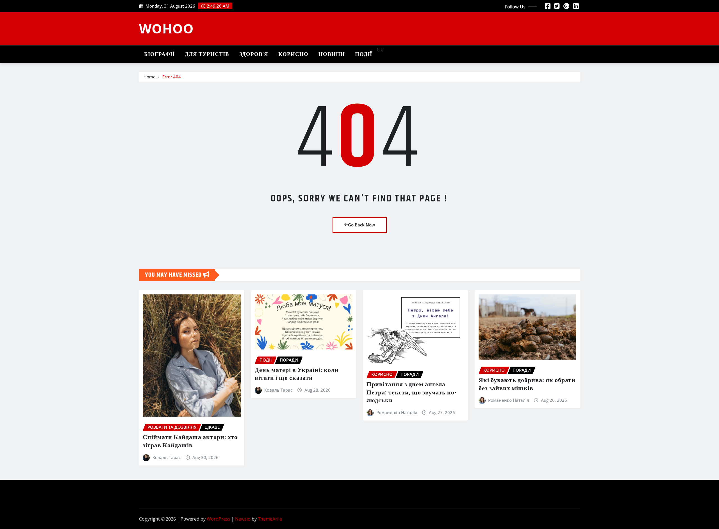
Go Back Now (361, 225)
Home (150, 77)
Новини (331, 54)
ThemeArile (270, 519)
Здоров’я (253, 54)
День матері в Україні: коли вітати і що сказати (297, 374)
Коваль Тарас (167, 457)
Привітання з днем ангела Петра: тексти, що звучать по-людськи (412, 392)
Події (363, 54)
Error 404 (171, 77)
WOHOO (166, 28)
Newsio (243, 519)
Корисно (293, 54)
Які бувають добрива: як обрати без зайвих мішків (527, 384)
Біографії (159, 54)
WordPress (218, 519)
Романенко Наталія (396, 412)
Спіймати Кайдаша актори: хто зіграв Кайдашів (190, 441)
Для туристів (207, 54)
